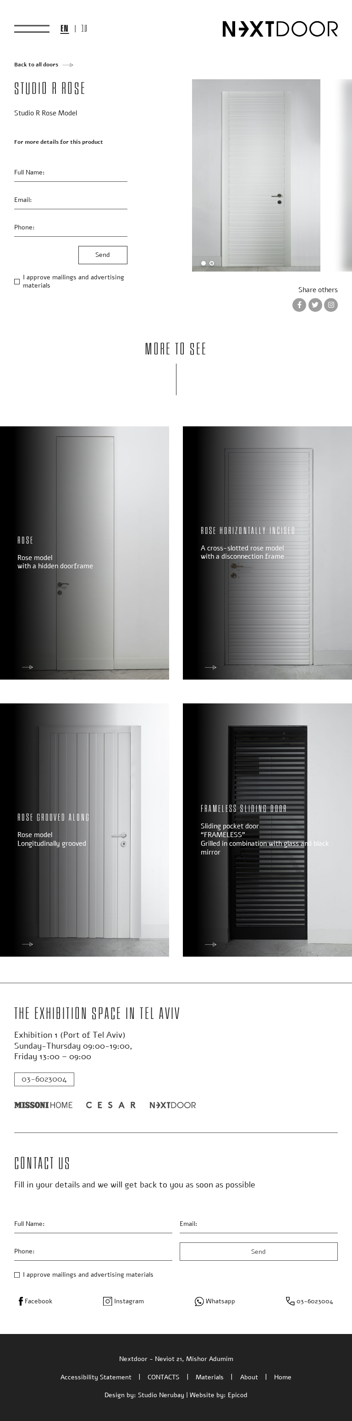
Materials (210, 1377)
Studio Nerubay (161, 1395)
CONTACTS (163, 1377)
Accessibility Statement (96, 1377)
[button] (203, 263)
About (249, 1377)
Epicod (238, 1395)
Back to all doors (36, 64)
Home (283, 1377)
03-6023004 (44, 1078)
